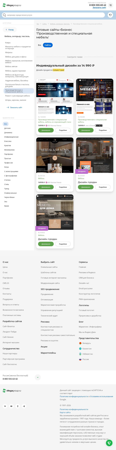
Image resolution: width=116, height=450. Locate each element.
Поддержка (8, 299)
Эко (5, 201)
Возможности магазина (13, 310)
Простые (7, 158)
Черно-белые (9, 197)
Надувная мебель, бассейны (16, 80)
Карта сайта (65, 412)
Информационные (11, 137)
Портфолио (8, 154)
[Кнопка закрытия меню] (114, 2)
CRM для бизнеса (86, 278)
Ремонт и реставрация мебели (17, 96)
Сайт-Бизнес (8, 337)
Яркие (6, 206)
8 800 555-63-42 (97, 5)
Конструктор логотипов (89, 294)
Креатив (7, 145)
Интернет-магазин (11, 342)
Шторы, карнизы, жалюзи (15, 100)
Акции (44, 346)
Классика (7, 141)
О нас (5, 272)
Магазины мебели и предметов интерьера (18, 47)
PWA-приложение (87, 299)
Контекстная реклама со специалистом (51, 328)
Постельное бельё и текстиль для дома (17, 85)
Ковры (8, 42)
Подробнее (63, 130)
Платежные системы (12, 315)
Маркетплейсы (48, 352)
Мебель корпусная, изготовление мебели (18, 61)
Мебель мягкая (11, 66)
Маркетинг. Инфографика (90, 326)
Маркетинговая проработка (53, 305)
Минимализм (9, 150)
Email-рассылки (85, 288)
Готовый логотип (86, 310)
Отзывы (6, 288)
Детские (7, 128)
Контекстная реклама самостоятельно (58, 335)
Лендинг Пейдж (10, 331)
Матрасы (8, 52)
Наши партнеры (10, 353)
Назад (11, 29)
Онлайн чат (84, 283)
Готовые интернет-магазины (53, 278)
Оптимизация (47, 299)
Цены (5, 267)
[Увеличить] (69, 104)
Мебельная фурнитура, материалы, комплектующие (16, 76)
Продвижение (47, 294)
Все (5, 124)
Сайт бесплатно (10, 364)
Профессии (8, 163)
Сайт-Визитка (9, 326)
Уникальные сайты (49, 267)
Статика (7, 180)
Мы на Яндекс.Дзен (87, 332)
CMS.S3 (6, 283)
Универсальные (10, 193)
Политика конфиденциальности (74, 409)
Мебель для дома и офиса (15, 57)
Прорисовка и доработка (90, 315)
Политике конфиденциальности (74, 396)
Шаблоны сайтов (48, 272)
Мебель (41, 178)
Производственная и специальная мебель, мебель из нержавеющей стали (54, 120)
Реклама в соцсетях (49, 340)
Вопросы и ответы (11, 304)
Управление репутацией (52, 310)
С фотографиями (10, 176)
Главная (82, 267)
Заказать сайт (99, 8)
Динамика (8, 132)
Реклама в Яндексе (87, 272)
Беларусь (87, 343)
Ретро (6, 167)
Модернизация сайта (50, 283)
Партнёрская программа (14, 359)
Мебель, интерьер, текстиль (17, 36)
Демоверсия (46, 130)
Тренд (6, 189)
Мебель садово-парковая (15, 71)
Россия (86, 359)
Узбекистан (88, 354)
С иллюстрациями (11, 171)
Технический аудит (49, 315)
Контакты (7, 294)
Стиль (6, 184)
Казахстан (87, 348)
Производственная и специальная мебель (14, 91)
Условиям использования (101, 396)
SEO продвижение (50, 289)
